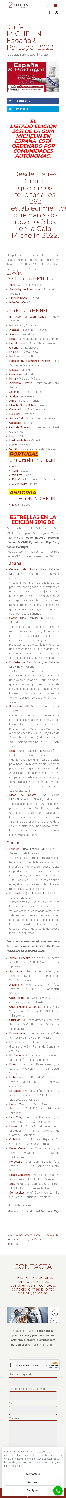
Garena (13, 347)
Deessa (14, 369)
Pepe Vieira (17, 1148)
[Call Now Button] (58, 1490)
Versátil (13, 449)
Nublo (13, 356)
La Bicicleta (16, 1077)
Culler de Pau (17, 1020)
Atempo (14, 334)
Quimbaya (15, 374)
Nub (11, 325)
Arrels (12, 400)
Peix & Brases (17, 343)
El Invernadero (18, 1033)
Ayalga (13, 396)
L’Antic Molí (16, 1104)
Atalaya (14, 330)
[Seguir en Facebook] (49, 12)
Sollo (12, 1183)
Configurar (33, 1490)
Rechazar (33, 1482)
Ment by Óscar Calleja (22, 405)
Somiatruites (17, 1192)
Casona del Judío (19, 409)
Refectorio (15, 1161)
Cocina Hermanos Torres (24, 1006)
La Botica (15, 1090)
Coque (13, 618)
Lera (12, 338)
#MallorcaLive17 (42, 1239)
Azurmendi (16, 984)
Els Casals (15, 1055)
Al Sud (16, 466)
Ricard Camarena (19, 1175)
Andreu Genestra (19, 958)
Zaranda (14, 391)
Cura (15, 470)
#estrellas (52, 1234)
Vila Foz (17, 475)
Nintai (12, 378)
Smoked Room (18, 298)
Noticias (44, 54)
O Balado (15, 1139)
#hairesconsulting (19, 1239)
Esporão (17, 479)
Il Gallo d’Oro (17, 893)
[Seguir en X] (56, 12)
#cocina (39, 1234)
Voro (12, 284)
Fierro (12, 436)
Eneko (13, 1064)
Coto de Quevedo (20, 427)
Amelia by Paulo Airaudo (24, 289)
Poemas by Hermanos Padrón (29, 361)
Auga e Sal (16, 418)
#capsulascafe (23, 1234)
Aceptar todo (33, 1473)
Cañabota (15, 422)
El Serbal (14, 414)
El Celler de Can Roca (24, 662)
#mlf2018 (12, 1243)
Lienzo (13, 445)
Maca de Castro (22, 795)
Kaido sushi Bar (18, 440)
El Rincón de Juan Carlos (27, 316)
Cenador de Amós (23, 569)
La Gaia (14, 352)
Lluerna (13, 1126)
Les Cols (15, 1117)
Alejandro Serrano (20, 383)
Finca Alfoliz (17, 706)
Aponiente (15, 971)
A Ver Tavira (19, 484)
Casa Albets (16, 998)
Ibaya (15, 504)
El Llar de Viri (17, 1042)
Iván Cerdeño (17, 302)
